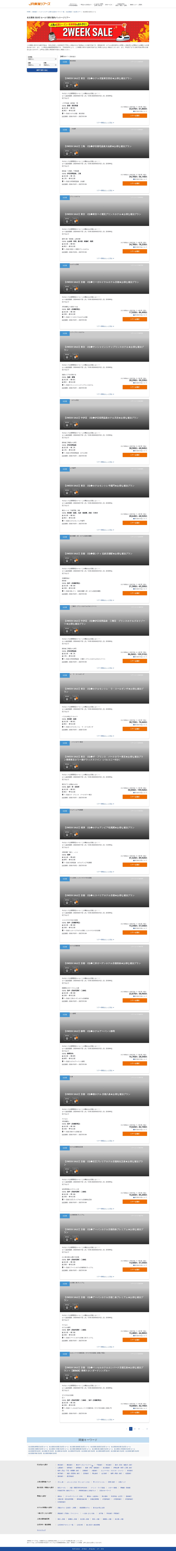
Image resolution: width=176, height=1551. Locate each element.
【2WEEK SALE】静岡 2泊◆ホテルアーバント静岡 (89, 1031)
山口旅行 (104, 1473)
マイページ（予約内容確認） (73, 4)
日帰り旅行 (111, 1482)
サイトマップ (41, 1530)
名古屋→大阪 (119, 1519)
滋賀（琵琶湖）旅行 (73, 1473)
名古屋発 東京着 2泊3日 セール (121, 1447)
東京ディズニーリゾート (84, 1465)
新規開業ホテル (85, 1507)
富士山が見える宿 (98, 1507)
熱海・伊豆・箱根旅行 (92, 1468)
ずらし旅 (60, 1482)
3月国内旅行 (129, 1499)
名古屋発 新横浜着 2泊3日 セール (80, 1449)
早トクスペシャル (98, 1482)
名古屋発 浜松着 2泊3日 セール (100, 1447)
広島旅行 (86, 1473)
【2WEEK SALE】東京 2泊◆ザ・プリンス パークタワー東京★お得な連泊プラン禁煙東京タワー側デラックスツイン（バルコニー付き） (103, 758)
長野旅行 (70, 1468)
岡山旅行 (95, 1473)
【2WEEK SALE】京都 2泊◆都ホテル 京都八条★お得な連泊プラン (97, 1094)
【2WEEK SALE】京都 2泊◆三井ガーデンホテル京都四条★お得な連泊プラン (102, 963)
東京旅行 (60, 1465)
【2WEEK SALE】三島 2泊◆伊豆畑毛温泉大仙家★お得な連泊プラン (98, 146)
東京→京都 (61, 1519)
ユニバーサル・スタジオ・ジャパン (112, 1470)
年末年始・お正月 (116, 1496)
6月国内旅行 (62, 1502)
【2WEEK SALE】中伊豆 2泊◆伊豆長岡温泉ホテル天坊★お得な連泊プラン (101, 418)
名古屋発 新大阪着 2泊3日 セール (102, 1449)
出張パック (122, 1482)
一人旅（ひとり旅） (88, 1513)
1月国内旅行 (106, 1499)
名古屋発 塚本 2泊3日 (117, 1451)
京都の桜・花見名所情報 (65, 1499)
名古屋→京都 (84, 1519)
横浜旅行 (70, 1465)
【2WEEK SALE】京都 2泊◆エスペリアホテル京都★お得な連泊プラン (99, 895)
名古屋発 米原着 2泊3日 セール (59, 1447)
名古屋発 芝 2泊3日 (48, 1451)
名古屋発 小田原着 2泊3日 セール (124, 1449)
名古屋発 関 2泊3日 (34, 1451)
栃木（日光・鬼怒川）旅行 (123, 1465)
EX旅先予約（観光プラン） (66, 1490)
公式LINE (80, 1525)
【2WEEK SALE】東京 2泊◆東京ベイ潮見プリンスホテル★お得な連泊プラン (102, 214)
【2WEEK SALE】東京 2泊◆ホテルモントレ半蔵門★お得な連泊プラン (99, 486)
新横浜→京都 (72, 1519)
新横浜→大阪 (107, 1519)
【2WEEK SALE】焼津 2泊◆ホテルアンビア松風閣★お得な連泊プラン (99, 827)
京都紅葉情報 (94, 1499)
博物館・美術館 (125, 1487)
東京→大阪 (95, 1519)
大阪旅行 (94, 1470)
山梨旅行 (60, 1468)
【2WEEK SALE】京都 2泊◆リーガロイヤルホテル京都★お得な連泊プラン (101, 282)
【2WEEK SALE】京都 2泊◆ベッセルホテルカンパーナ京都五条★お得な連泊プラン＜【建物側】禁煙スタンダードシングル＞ (103, 1369)
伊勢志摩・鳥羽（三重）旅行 (122, 1468)
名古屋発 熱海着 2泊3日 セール (79, 1447)
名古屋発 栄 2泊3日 (61, 1451)
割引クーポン (62, 1487)
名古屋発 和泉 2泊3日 (35, 1453)
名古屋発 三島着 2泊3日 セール (59, 1449)
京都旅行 (85, 1470)
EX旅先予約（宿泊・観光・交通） (121, 4)
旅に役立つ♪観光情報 (93, 1525)
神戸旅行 (60, 1473)
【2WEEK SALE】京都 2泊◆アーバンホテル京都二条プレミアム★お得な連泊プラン (103, 1299)
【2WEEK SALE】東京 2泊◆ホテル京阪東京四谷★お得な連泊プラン (98, 78)
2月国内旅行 (118, 1499)
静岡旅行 (79, 1468)
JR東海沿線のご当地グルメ (87, 1490)
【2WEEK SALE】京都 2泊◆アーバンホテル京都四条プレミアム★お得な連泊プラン (103, 1231)
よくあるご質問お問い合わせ (98, 4)
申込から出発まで (86, 4)
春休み (60, 1496)
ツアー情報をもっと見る (104, 122)
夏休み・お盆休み (92, 1496)
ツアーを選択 (134, 116)
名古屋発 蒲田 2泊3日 (132, 1451)
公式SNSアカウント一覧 (65, 1525)
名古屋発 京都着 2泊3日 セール (38, 1449)
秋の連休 (105, 1496)
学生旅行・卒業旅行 (113, 1513)
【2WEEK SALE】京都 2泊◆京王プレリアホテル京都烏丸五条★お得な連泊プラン (103, 1163)
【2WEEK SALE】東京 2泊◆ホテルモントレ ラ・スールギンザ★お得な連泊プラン (104, 690)
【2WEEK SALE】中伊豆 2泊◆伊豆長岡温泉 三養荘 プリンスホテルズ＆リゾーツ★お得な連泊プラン (104, 622)
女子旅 (101, 1513)
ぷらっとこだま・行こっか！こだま (78, 1482)
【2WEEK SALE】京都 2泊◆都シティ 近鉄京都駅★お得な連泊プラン (98, 553)
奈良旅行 (130, 1470)
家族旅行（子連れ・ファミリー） (68, 1513)
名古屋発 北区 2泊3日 (88, 1451)
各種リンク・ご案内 (136, 4)
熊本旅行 (60, 1476)
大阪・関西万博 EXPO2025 (78, 1487)
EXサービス (108, 4)
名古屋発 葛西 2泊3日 (103, 1451)
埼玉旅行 (109, 1465)
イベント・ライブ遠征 (98, 1487)
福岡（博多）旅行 (116, 1473)
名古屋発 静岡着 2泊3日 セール (38, 1447)
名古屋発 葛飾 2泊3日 (50, 1453)
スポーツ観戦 (112, 1487)
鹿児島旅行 (70, 1476)
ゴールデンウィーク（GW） (74, 1496)
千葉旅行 (99, 1465)
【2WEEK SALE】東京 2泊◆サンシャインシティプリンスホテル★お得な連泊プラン (104, 348)
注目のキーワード (105, 1490)
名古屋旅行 (106, 1468)
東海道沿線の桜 (82, 1499)
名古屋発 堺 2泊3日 (74, 1451)
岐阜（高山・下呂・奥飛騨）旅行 (68, 1470)
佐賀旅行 (128, 1473)
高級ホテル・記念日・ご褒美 (67, 1507)
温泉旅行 (129, 1496)
